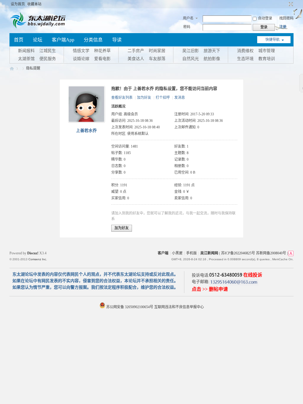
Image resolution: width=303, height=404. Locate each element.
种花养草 (102, 51)
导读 (117, 39)
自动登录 (265, 18)
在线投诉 (252, 274)
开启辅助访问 (285, 4)
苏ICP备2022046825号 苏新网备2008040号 (253, 253)
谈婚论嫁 (81, 58)
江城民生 (47, 51)
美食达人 (136, 58)
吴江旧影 (190, 51)
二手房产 (136, 51)
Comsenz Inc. (37, 259)
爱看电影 (102, 58)
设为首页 (18, 4)
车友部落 (157, 58)
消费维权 (245, 51)
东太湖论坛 (11, 68)
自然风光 (190, 58)
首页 (18, 39)
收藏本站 (34, 4)
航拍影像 (212, 58)
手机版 (191, 253)
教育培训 (266, 58)
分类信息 (93, 39)
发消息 (179, 98)
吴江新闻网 (209, 253)
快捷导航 (272, 40)
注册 (282, 27)
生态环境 (245, 58)
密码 (186, 27)
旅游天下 (212, 51)
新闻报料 (26, 51)
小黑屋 (177, 253)
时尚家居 (157, 51)
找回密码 (286, 18)
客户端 (163, 253)
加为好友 (144, 98)
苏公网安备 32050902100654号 (129, 307)
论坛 (37, 39)
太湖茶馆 (26, 58)
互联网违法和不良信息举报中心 (179, 307)
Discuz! (32, 253)
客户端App (63, 39)
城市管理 (266, 51)
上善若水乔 (86, 130)
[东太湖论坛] (39, 28)
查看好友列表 (122, 98)
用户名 (188, 18)
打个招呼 (163, 98)
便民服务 (47, 58)
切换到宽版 (290, 4)
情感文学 (81, 51)
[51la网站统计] (291, 253)
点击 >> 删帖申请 (210, 289)
